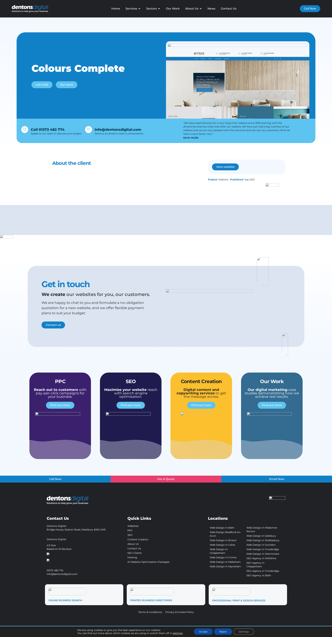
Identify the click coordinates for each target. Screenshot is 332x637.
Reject (223, 631)
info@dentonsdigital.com (118, 129)
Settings (244, 631)
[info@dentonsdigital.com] (88, 129)
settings (178, 633)
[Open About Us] (200, 9)
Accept (203, 631)
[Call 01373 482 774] (24, 129)
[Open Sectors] (159, 9)
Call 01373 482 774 (47, 129)
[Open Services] (139, 9)
